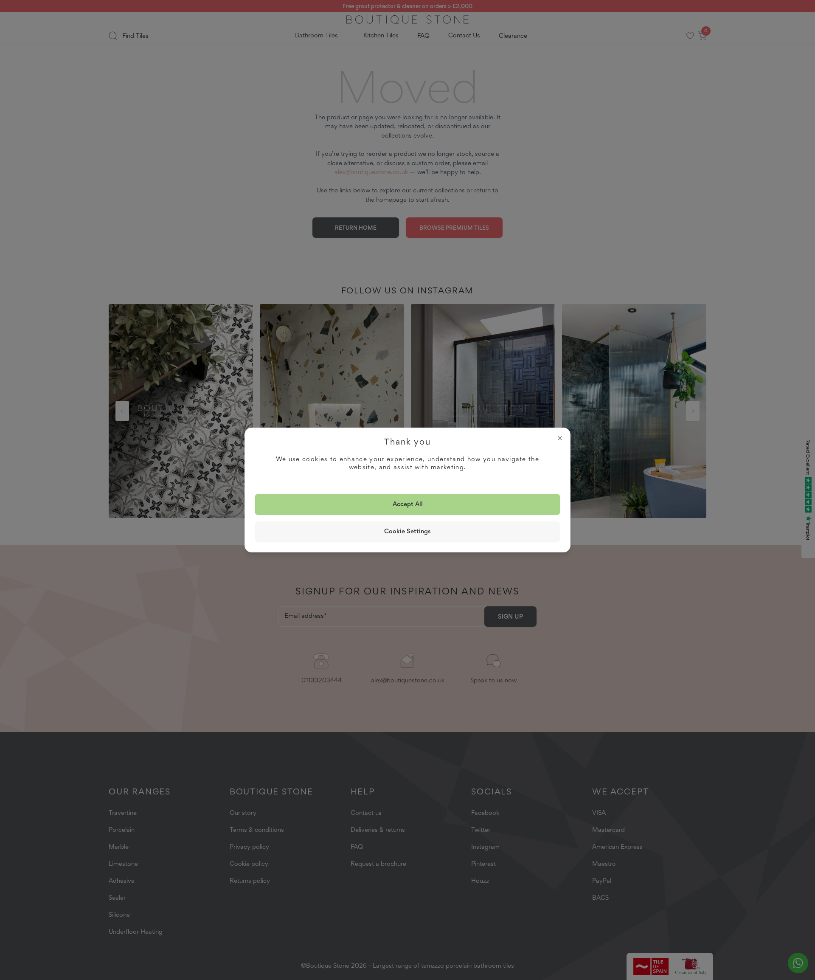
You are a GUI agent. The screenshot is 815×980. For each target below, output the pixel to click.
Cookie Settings (407, 531)
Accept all (408, 504)
